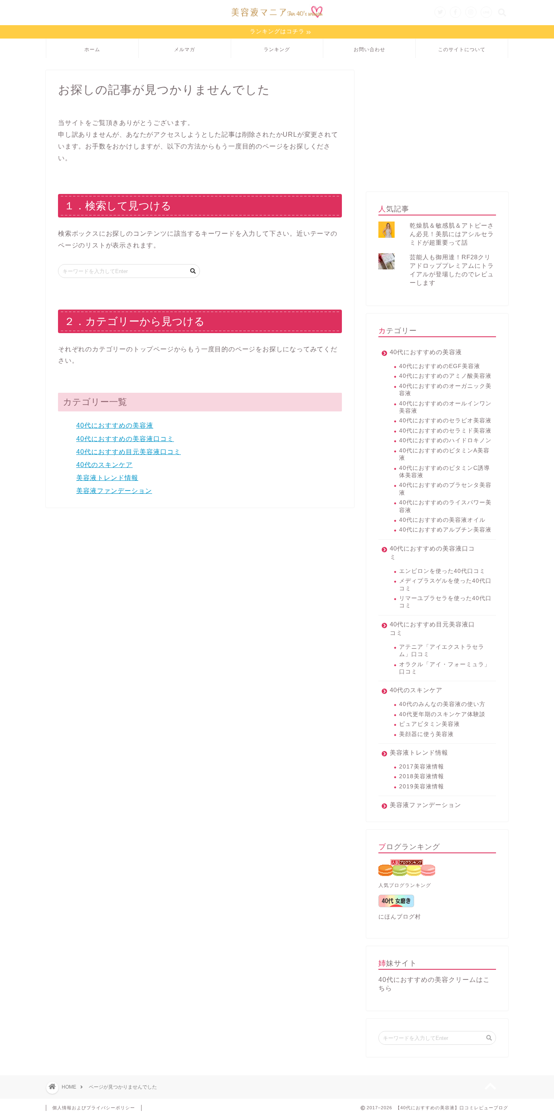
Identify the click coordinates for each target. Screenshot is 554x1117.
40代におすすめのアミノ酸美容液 (445, 376)
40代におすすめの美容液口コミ (125, 438)
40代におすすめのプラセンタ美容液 (445, 488)
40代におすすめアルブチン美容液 (445, 530)
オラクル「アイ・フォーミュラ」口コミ (444, 668)
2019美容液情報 (421, 786)
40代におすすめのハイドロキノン (445, 440)
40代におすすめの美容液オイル (442, 520)
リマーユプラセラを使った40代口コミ (445, 602)
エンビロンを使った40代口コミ (442, 571)
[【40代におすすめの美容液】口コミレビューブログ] (277, 19)
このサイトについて (461, 49)
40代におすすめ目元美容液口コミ (128, 451)
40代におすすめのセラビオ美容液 (445, 421)
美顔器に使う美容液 (426, 734)
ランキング (277, 49)
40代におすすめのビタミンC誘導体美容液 (444, 471)
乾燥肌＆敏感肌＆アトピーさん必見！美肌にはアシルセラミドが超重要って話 (452, 234)
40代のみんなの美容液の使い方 (442, 704)
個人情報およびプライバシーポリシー (93, 1107)
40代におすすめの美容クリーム (427, 979)
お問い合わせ (369, 49)
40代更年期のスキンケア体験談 (442, 714)
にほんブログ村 (399, 917)
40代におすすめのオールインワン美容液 (445, 407)
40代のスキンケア (104, 464)
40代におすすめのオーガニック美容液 (445, 389)
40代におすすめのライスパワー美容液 (445, 506)
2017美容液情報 (421, 767)
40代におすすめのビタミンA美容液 (444, 454)
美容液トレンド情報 (107, 477)
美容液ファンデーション (114, 490)
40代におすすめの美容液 (114, 425)
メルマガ (184, 49)
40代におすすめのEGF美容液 (439, 366)
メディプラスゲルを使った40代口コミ (445, 584)
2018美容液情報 (421, 776)
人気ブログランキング (404, 885)
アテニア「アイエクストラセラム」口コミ (441, 650)
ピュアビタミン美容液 (429, 724)
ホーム (92, 49)
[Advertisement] (437, 127)
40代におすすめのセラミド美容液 (445, 431)
